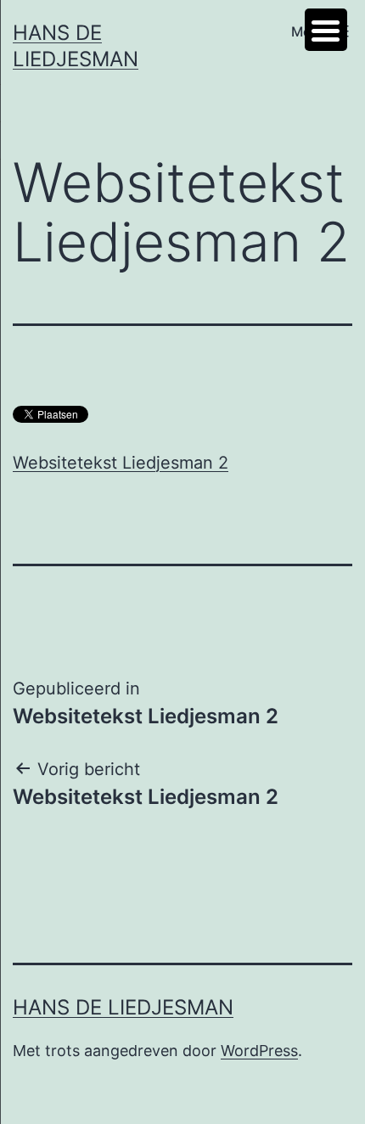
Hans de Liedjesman (123, 1007)
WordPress (259, 1050)
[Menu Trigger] (326, 29)
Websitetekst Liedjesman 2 (120, 462)
